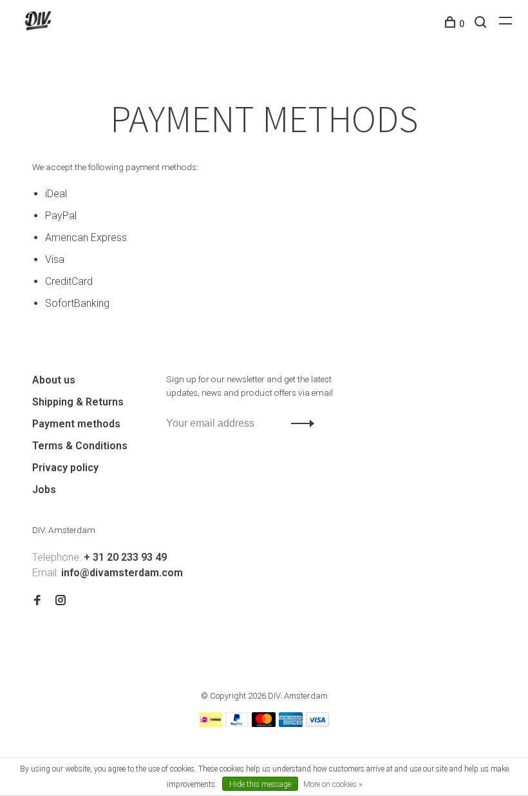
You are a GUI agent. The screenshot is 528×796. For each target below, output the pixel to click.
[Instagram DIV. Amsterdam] (60, 601)
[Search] (482, 24)
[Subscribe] (299, 423)
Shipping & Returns (78, 402)
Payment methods (76, 424)
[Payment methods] (210, 723)
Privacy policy (65, 467)
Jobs (44, 489)
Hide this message (260, 784)
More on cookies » (332, 784)
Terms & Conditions (79, 446)
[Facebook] (37, 601)
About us (53, 380)
